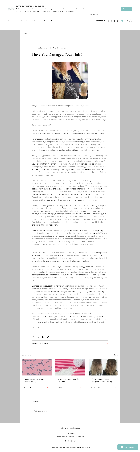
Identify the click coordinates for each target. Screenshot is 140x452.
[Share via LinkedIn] (43, 337)
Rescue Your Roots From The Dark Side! (68, 380)
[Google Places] (111, 21)
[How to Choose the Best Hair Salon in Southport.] (37, 367)
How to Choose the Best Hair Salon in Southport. (35, 380)
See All (116, 355)
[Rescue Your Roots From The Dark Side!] (70, 367)
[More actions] (106, 48)
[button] (130, 20)
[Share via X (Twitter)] (38, 337)
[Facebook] (108, 21)
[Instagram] (114, 21)
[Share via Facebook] (33, 337)
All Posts (24, 34)
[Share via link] (48, 337)
